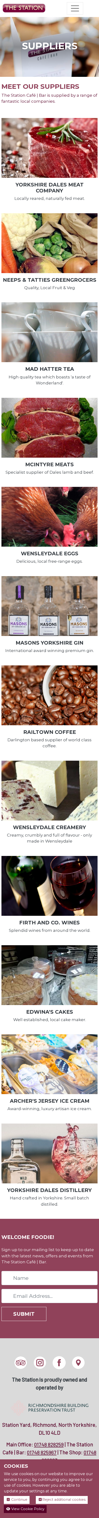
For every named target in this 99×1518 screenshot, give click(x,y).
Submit (24, 1314)
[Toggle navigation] (75, 8)
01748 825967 (41, 1452)
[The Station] (24, 8)
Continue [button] (18, 1499)
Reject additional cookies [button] (64, 1499)
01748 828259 (49, 1444)
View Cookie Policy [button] (27, 1509)
